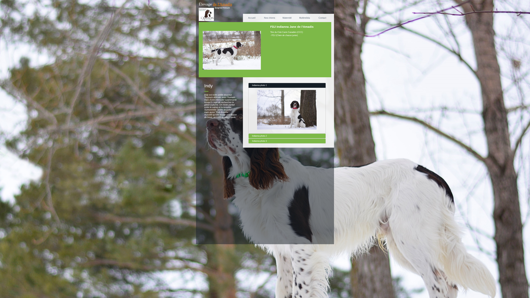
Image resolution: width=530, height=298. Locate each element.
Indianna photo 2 (259, 136)
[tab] (287, 85)
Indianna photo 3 (259, 141)
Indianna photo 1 (259, 85)
